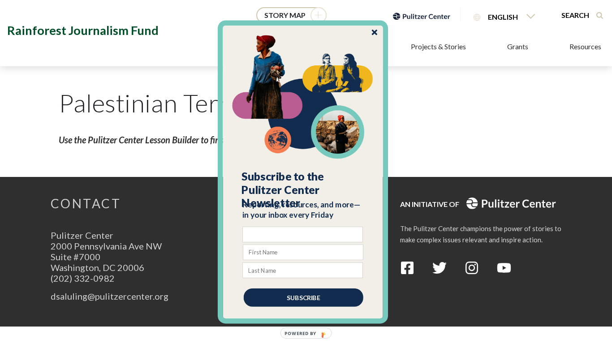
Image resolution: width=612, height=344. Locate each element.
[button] (303, 189)
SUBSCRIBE (303, 297)
